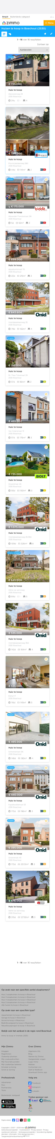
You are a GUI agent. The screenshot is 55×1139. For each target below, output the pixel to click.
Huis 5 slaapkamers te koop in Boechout (18, 1002)
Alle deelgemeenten (26, 1134)
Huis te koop (15, 90)
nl (51, 17)
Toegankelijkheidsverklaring (12, 1136)
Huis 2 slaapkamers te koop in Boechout (18, 994)
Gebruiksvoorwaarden (9, 1130)
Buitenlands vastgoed (20, 17)
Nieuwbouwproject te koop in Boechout (18, 1026)
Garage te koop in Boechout (13, 1018)
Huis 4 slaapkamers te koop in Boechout (18, 1000)
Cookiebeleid (24, 1130)
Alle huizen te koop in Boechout (14, 1005)
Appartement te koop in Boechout (15, 1015)
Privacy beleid (36, 1130)
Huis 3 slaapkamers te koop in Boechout (18, 997)
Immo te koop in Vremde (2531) (14, 1036)
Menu (50, 23)
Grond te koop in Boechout (13, 1020)
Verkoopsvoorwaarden (27, 1132)
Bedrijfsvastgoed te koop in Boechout (17, 1023)
